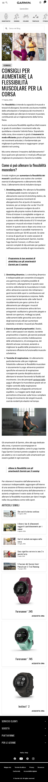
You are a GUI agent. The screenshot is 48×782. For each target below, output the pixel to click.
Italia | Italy (24, 753)
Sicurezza (41, 767)
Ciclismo (26, 21)
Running (16, 21)
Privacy (31, 767)
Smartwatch (6, 21)
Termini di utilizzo (20, 767)
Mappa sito (7, 767)
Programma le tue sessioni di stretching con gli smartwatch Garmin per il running (22, 261)
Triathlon (35, 21)
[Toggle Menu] (1, 2)
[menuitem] (6, 3)
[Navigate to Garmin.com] (24, 3)
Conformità (16, 771)
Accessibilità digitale (30, 771)
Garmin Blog (24, 8)
